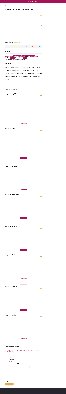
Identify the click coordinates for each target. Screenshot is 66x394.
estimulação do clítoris (9, 56)
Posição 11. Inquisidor (11, 94)
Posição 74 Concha (10, 315)
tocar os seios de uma (33, 56)
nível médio (25, 57)
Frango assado (13, 350)
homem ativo (12, 57)
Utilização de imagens (34, 390)
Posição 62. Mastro (10, 255)
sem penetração (22, 56)
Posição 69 (38, 350)
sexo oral (32, 55)
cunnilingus (19, 55)
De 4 (18, 350)
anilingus (14, 55)
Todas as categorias (21, 59)
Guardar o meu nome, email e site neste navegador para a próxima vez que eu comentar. (19, 381)
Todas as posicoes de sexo (12, 59)
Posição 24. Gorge (10, 128)
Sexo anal (11, 351)
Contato (40, 390)
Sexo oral (6, 351)
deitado (23, 55)
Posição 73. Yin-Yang (11, 286)
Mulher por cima (31, 350)
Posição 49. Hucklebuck (12, 194)
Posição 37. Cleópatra (11, 166)
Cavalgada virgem (23, 350)
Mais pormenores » (23, 123)
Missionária (7, 350)
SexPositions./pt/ (32, 1)
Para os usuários (27, 390)
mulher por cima (27, 55)
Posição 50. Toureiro (11, 226)
